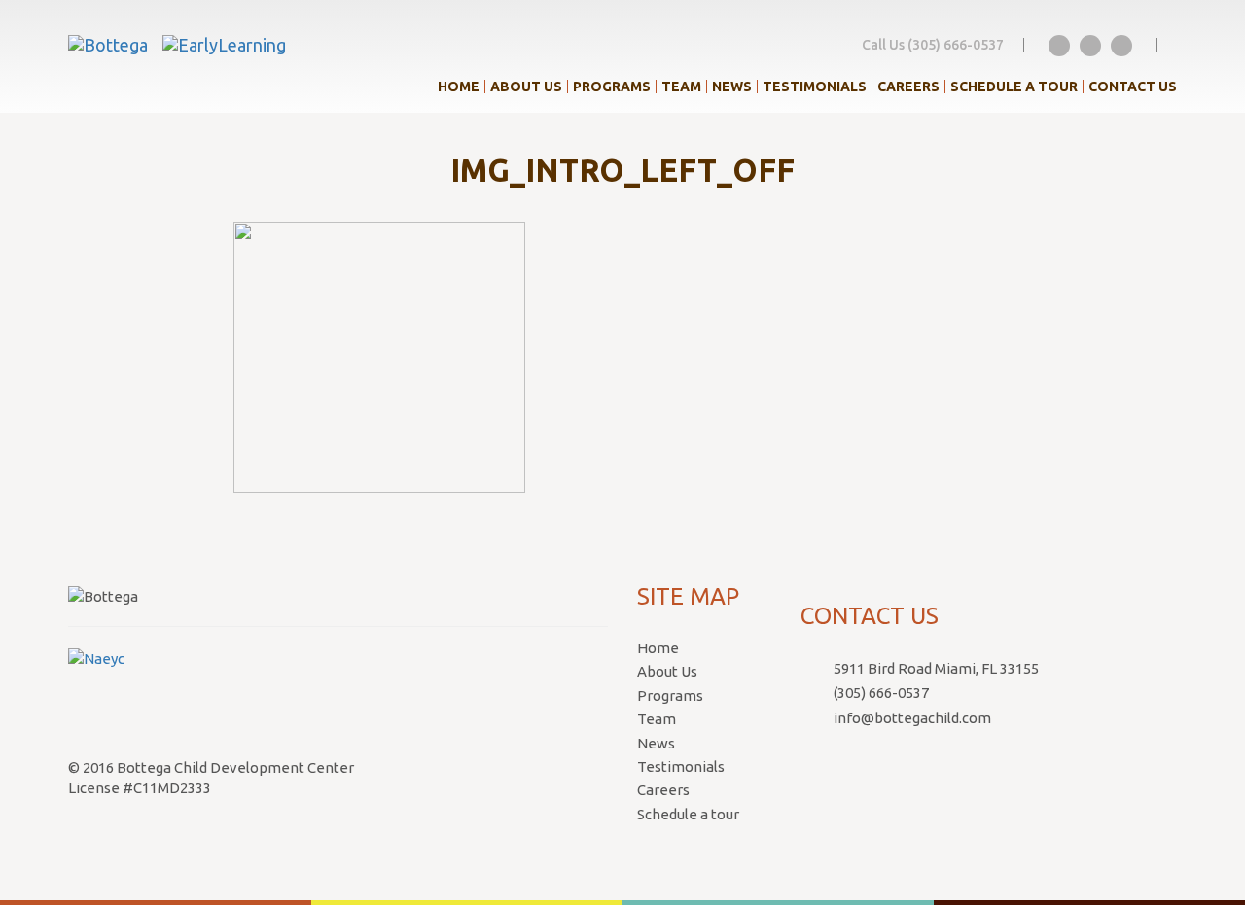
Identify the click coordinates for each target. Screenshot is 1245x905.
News (732, 86)
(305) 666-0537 (881, 692)
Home (459, 86)
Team (681, 86)
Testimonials (815, 86)
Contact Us (1132, 86)
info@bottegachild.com (912, 718)
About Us (526, 86)
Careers (908, 86)
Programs (612, 86)
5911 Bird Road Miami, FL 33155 (936, 668)
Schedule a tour (1014, 86)
